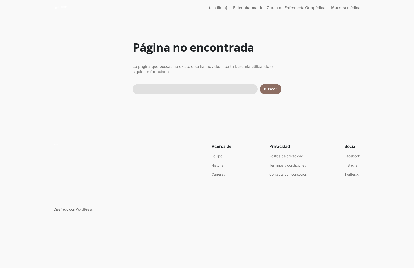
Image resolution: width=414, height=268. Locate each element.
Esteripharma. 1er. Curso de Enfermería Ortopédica (279, 7)
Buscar (270, 89)
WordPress (84, 209)
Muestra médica (345, 7)
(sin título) (218, 7)
